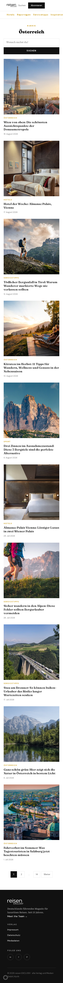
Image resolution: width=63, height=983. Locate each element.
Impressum (13, 929)
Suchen (22, 5)
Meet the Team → (17, 916)
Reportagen (24, 14)
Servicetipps (40, 14)
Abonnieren (36, 5)
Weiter (47, 874)
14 (37, 874)
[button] (5, 977)
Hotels (11, 14)
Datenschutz (13, 935)
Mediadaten (13, 940)
